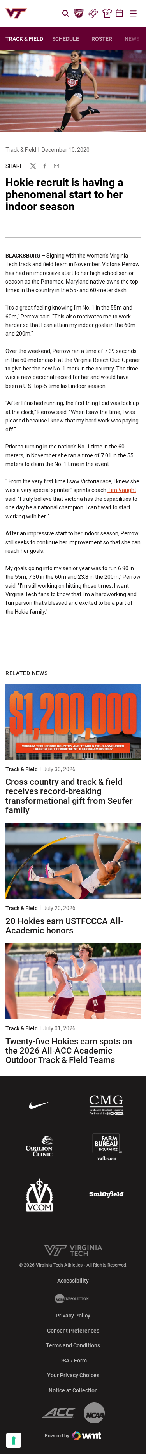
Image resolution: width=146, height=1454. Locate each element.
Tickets (92, 13)
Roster (101, 39)
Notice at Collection (73, 1390)
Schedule (65, 39)
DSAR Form (73, 1360)
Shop (107, 13)
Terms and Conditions (73, 1345)
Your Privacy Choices (73, 1375)
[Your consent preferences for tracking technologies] (13, 1440)
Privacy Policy (73, 1315)
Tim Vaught (121, 490)
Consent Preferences (73, 1331)
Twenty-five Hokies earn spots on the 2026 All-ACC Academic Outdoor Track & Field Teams (68, 1051)
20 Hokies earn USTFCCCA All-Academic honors (64, 925)
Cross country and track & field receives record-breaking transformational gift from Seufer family (69, 796)
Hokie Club (79, 13)
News (132, 39)
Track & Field (20, 150)
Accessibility (73, 1280)
